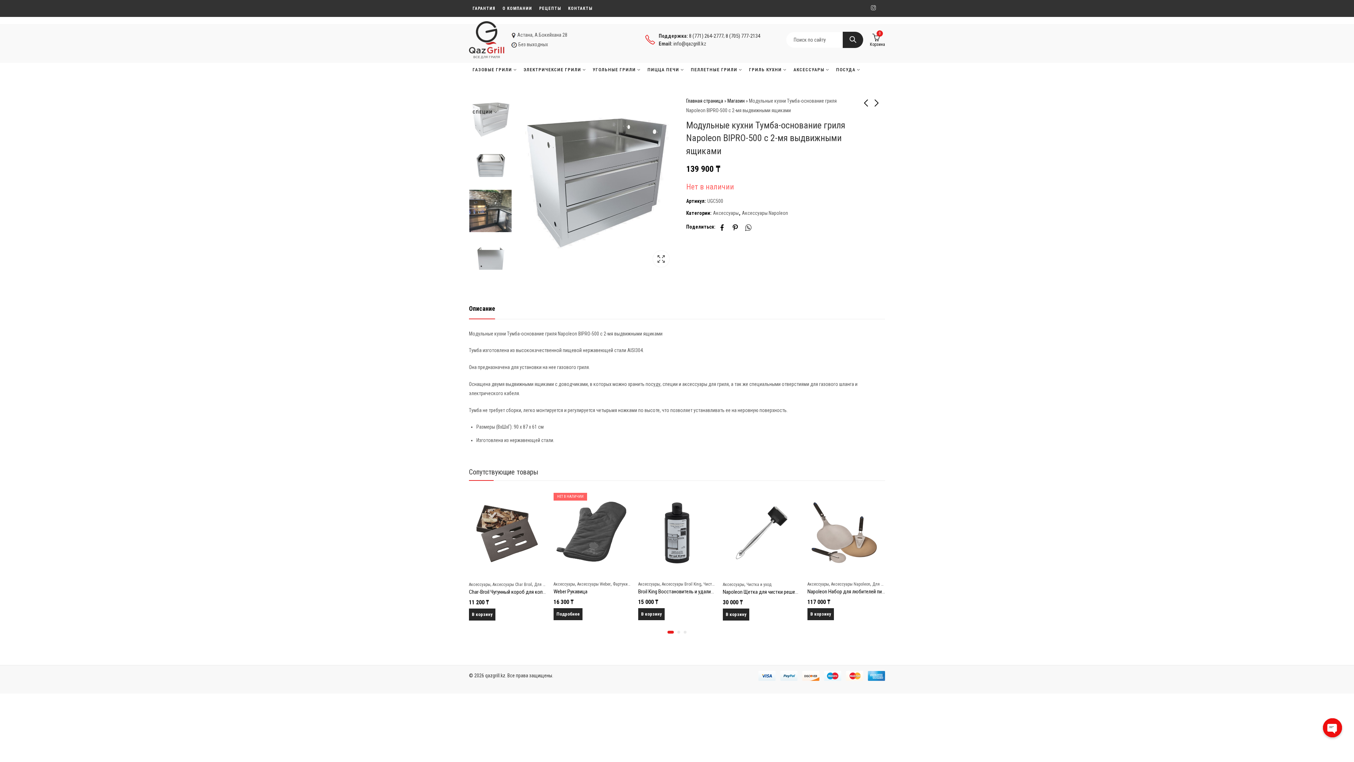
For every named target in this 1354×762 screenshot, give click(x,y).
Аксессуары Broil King (597, 584)
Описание (482, 308)
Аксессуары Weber (509, 584)
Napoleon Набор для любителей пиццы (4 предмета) (779, 591)
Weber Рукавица (486, 591)
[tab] (482, 309)
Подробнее (483, 614)
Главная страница (704, 101)
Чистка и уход (674, 584)
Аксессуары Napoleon (765, 213)
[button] (671, 632)
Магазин (736, 101)
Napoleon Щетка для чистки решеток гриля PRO (689, 592)
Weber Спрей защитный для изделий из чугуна (856, 592)
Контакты (580, 8)
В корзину (566, 614)
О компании (517, 8)
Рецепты (550, 8)
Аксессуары (726, 213)
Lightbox (661, 259)
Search (853, 40)
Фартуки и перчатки (546, 584)
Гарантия (483, 8)
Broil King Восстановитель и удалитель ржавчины (606, 591)
